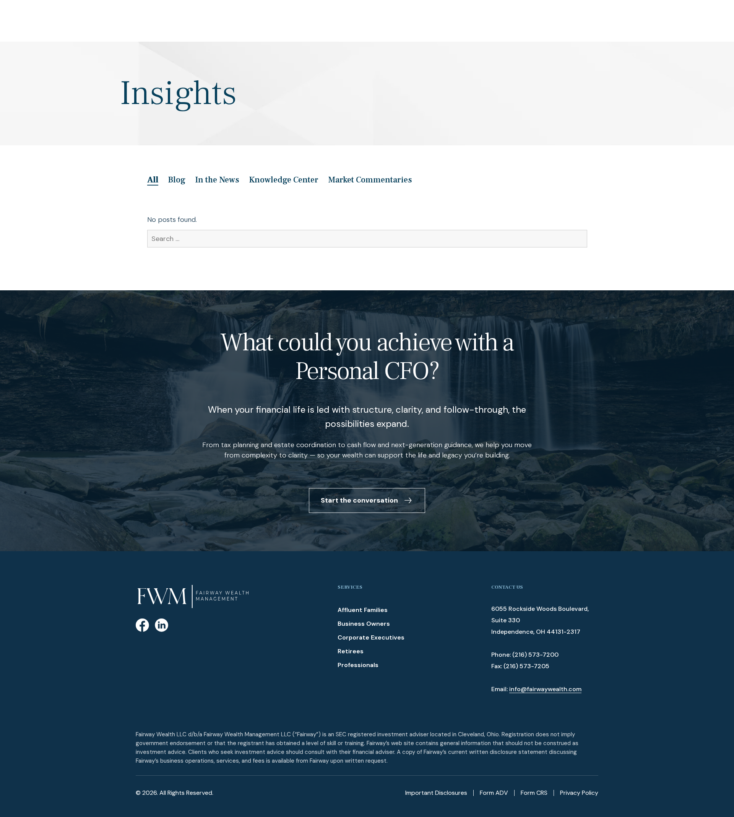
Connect (393, 20)
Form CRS (534, 793)
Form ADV (494, 793)
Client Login (699, 20)
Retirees (351, 651)
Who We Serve (264, 20)
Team (219, 20)
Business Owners (364, 624)
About (187, 20)
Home (153, 20)
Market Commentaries (370, 179)
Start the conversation (359, 500)
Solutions (314, 20)
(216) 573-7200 (535, 655)
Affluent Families (363, 610)
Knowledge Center (283, 179)
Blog (176, 179)
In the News (217, 179)
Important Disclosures (436, 793)
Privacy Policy (579, 793)
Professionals (358, 665)
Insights (354, 20)
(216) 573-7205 (526, 666)
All (152, 179)
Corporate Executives (371, 637)
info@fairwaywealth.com (545, 689)
